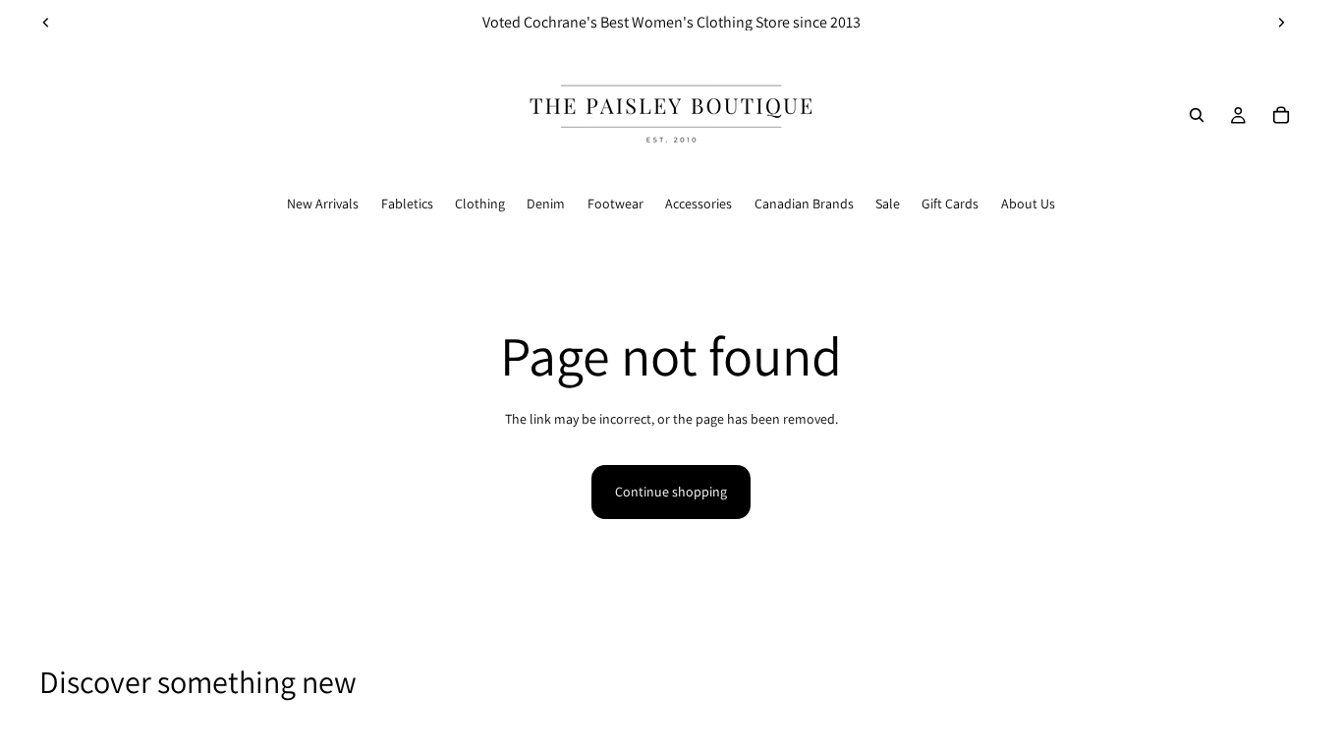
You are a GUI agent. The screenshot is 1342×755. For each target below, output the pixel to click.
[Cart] (1281, 115)
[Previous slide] (46, 22)
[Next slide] (1281, 22)
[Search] (1196, 115)
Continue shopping (671, 491)
